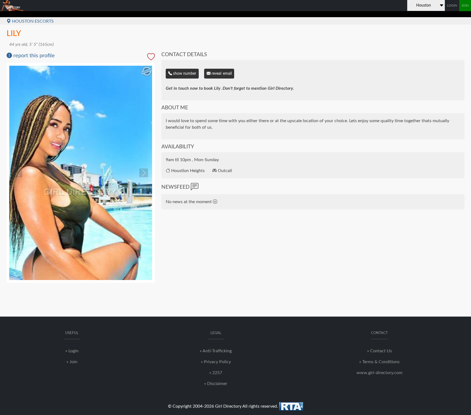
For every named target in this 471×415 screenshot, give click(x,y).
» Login (71, 351)
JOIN (465, 5)
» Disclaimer (215, 383)
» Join (72, 362)
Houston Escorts (32, 21)
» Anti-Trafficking (216, 351)
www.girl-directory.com (379, 373)
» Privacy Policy (216, 362)
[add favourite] (151, 57)
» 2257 (215, 373)
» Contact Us (379, 351)
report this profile (33, 55)
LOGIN (452, 5)
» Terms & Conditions (379, 362)
